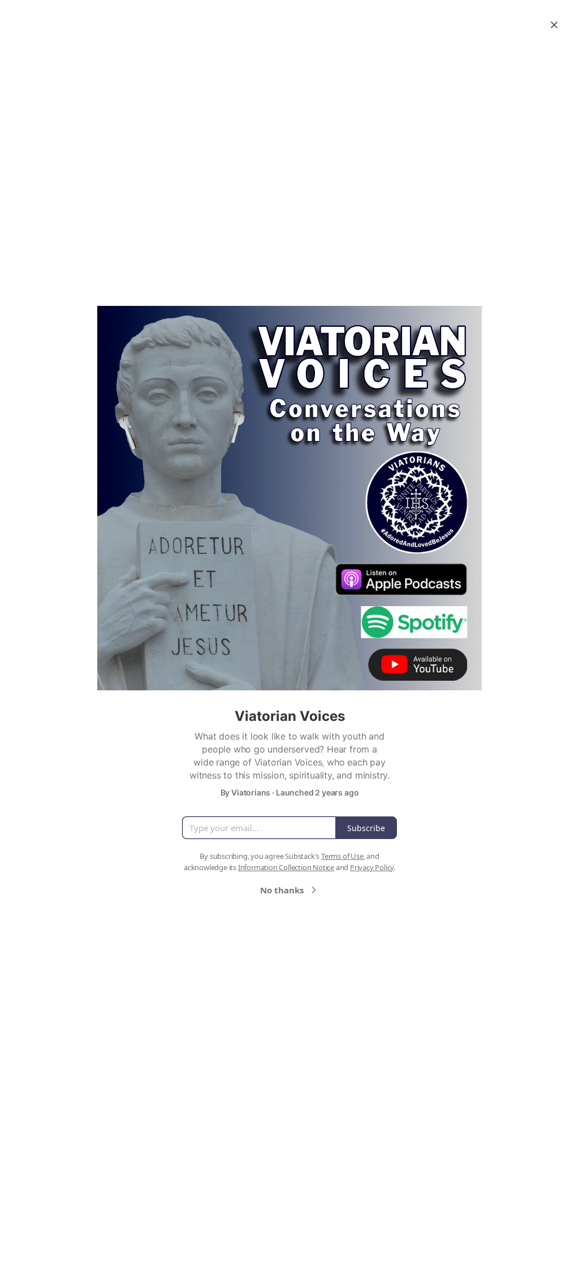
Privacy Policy (372, 867)
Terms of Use (342, 856)
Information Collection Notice (286, 867)
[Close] (554, 25)
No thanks (282, 890)
